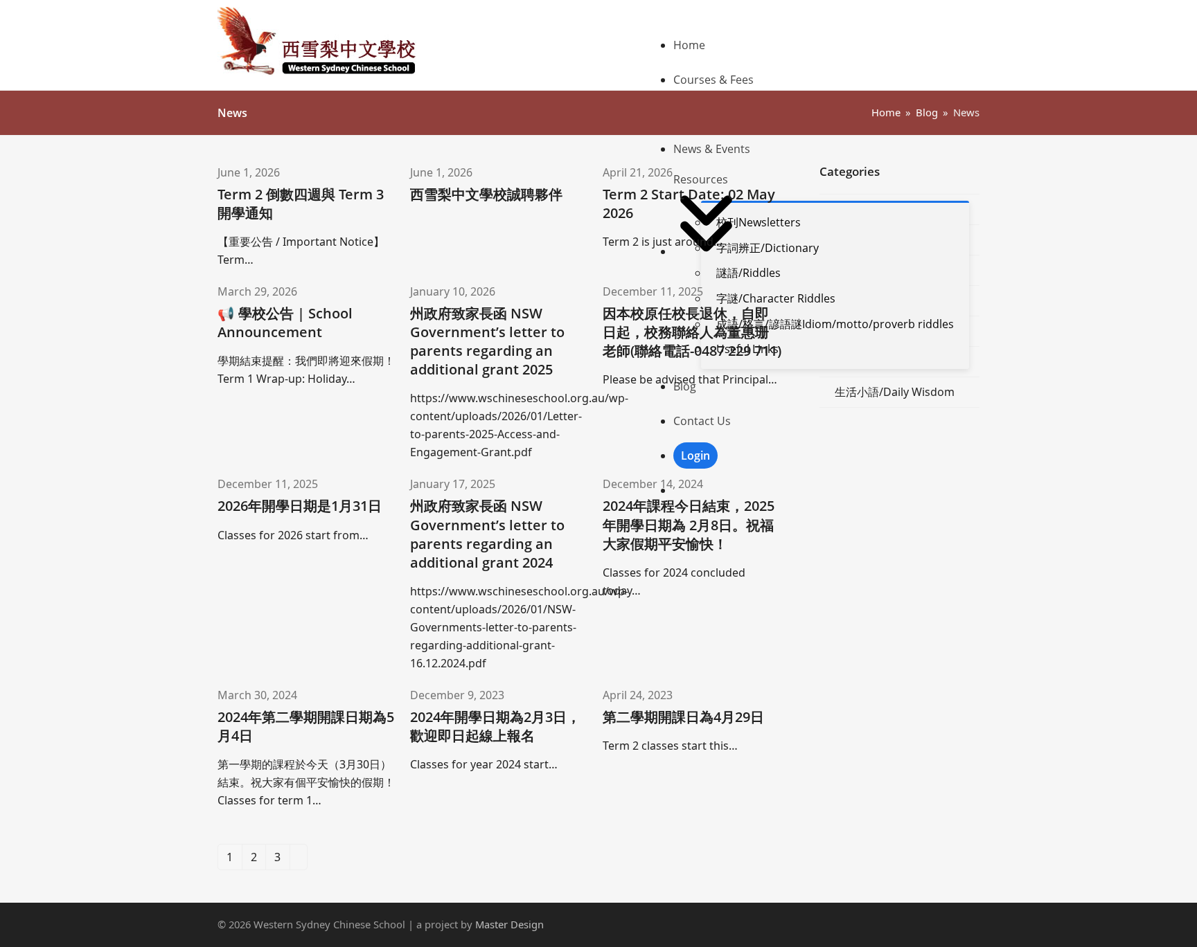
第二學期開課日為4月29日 (683, 716)
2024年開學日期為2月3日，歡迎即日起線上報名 (495, 726)
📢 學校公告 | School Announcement (285, 322)
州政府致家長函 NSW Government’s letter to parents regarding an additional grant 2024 (487, 533)
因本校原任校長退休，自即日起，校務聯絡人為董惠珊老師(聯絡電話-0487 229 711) (692, 332)
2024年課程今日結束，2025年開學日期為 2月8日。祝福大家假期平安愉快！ (688, 524)
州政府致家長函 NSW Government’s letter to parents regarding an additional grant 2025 (487, 341)
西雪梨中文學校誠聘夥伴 (486, 194)
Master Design (509, 924)
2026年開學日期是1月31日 (300, 505)
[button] (826, 490)
